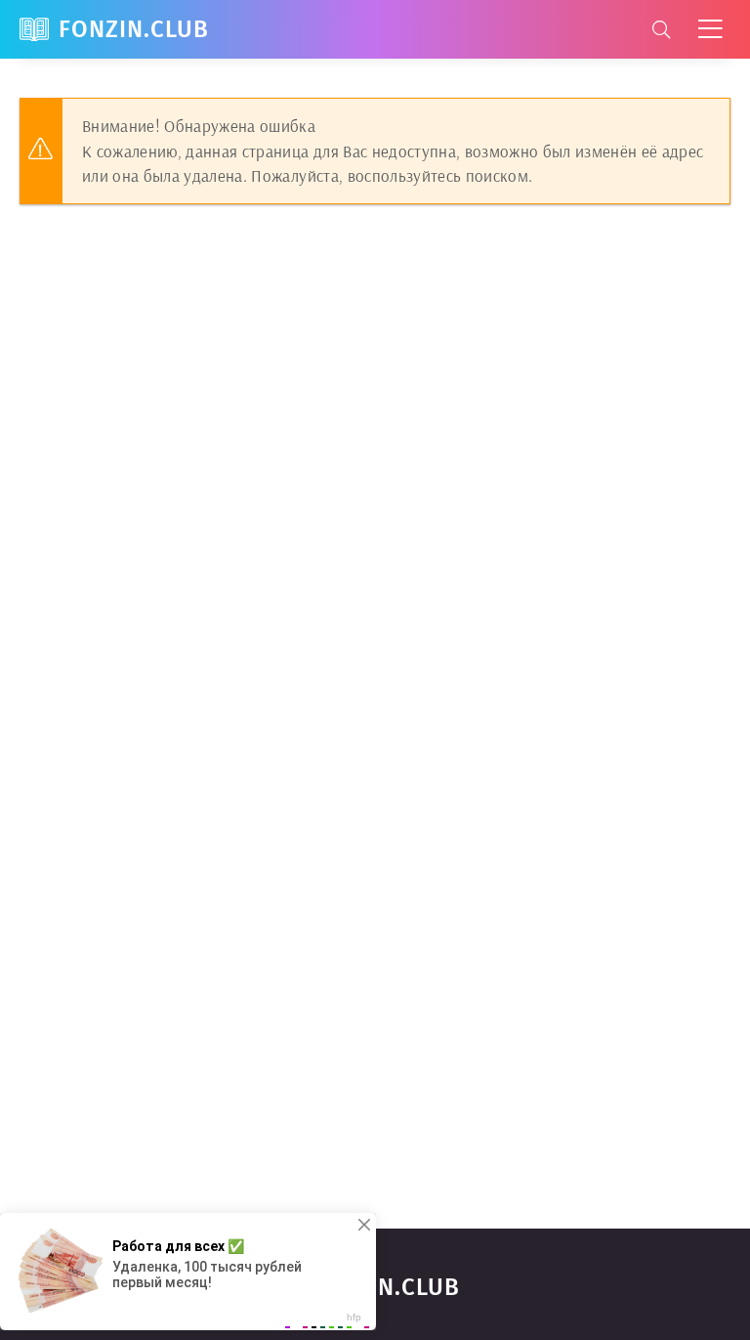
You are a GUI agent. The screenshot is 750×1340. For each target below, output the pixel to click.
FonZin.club (134, 29)
